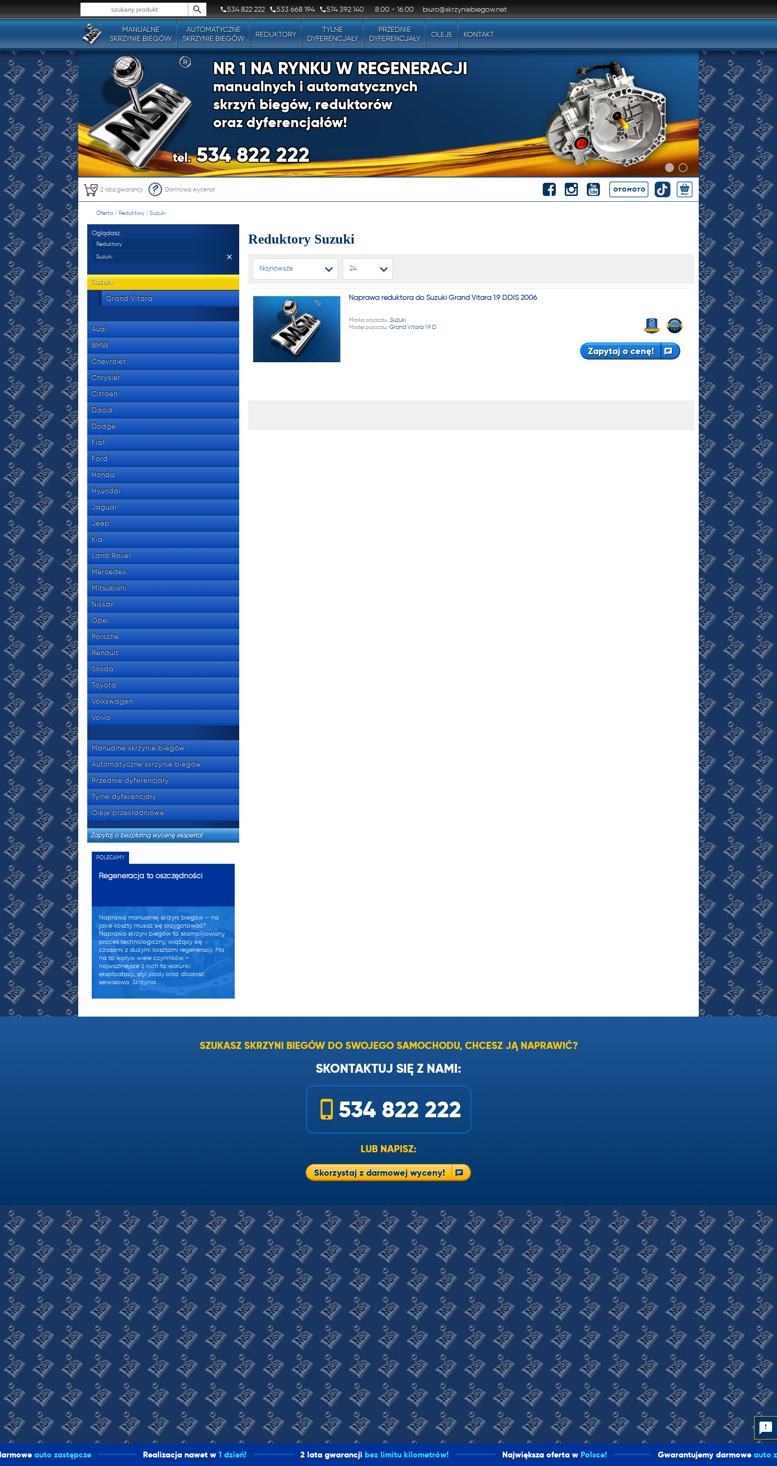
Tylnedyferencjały (332, 34)
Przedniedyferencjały (394, 34)
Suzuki (157, 212)
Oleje (442, 34)
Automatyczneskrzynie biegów (214, 34)
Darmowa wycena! (190, 189)
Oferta (104, 212)
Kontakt (479, 34)
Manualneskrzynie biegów (141, 34)
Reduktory (275, 34)
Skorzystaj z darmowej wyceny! (379, 1172)
